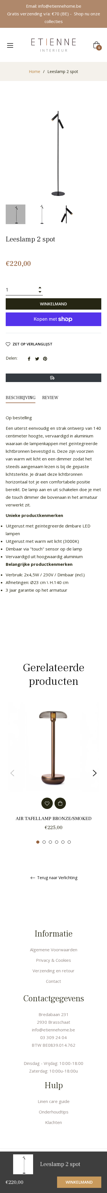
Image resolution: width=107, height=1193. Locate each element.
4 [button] (56, 842)
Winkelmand (79, 1182)
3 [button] (50, 842)
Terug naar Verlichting (56, 877)
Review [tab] (51, 398)
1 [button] (37, 842)
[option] (53, 773)
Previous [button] (12, 773)
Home (34, 71)
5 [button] (62, 842)
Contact (53, 981)
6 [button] (69, 842)
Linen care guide (54, 1101)
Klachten (53, 1122)
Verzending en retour (53, 970)
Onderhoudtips (53, 1112)
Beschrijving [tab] (20, 398)
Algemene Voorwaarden (53, 949)
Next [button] (94, 773)
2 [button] (44, 842)
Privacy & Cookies (53, 960)
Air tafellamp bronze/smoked (54, 819)
